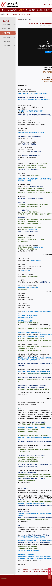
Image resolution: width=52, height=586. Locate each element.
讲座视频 (21, 10)
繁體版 (50, 4)
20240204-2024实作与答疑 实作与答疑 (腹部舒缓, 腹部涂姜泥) (37, 571)
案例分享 (47, 10)
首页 (3, 10)
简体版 (45, 4)
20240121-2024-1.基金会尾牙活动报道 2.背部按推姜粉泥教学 (36, 569)
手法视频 (40, 10)
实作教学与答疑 (30, 10)
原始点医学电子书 (11, 10)
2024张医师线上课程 (24, 14)
